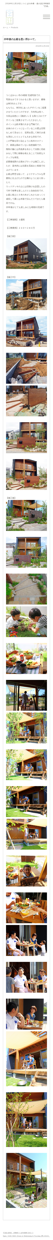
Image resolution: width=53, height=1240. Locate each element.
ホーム (5, 28)
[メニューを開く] (46, 17)
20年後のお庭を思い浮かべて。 (20, 39)
